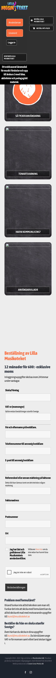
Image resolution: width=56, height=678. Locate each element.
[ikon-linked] (28, 187)
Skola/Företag (12, 390)
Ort (6, 533)
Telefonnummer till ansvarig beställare (24, 443)
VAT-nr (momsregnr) (14, 406)
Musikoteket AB (38, 658)
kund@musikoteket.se (19, 616)
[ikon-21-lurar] (28, 129)
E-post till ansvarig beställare (19, 460)
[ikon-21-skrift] (14, 2)
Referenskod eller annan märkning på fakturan (28, 477)
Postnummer (11, 516)
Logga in (11, 42)
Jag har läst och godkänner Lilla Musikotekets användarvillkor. (18, 554)
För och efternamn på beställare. (20, 427)
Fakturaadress (12, 500)
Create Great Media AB (35, 664)
